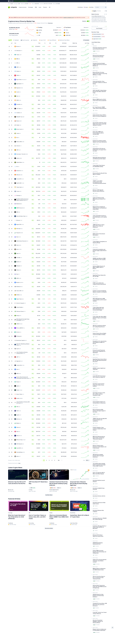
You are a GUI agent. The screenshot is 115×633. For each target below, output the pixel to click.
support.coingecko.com (68, 17)
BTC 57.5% (46, 3)
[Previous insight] (104, 14)
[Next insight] (106, 14)
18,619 (11, 3)
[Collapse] (106, 11)
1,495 (19, 3)
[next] (62, 460)
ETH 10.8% (50, 3)
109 (58, 460)
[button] (49, 495)
